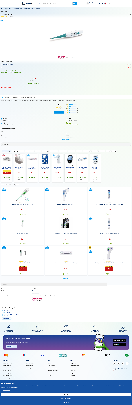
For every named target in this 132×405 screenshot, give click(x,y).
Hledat (74, 3)
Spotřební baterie (7, 179)
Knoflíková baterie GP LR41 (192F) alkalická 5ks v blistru (19, 168)
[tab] (2, 97)
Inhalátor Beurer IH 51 (57, 168)
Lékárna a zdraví (7, 8)
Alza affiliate (73, 370)
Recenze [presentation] (7, 97)
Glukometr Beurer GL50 (83, 168)
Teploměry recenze (8, 315)
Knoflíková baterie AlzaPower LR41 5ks (6, 168)
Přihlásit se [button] (91, 4)
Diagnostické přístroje (95, 180)
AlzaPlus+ (72, 368)
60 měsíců (34, 290)
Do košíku (24, 214)
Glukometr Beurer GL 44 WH (95, 168)
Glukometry (70, 179)
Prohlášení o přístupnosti (9, 378)
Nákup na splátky (7, 373)
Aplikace (50, 380)
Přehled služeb (6, 380)
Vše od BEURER (4, 11)
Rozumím (66, 394)
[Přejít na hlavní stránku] (27, 3)
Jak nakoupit (28, 368)
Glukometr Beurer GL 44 (70, 168)
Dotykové (8, 312)
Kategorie (4, 284)
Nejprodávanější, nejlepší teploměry (12, 314)
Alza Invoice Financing (75, 378)
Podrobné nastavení (66, 398)
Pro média (50, 378)
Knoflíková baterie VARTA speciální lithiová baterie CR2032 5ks (45, 168)
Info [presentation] (3, 97)
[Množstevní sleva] (3, 155)
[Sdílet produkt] (130, 14)
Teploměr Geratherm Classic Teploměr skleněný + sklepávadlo (32, 168)
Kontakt (49, 363)
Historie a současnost (53, 370)
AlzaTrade (72, 375)
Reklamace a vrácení (8, 368)
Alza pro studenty (74, 373)
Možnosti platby (7, 365)
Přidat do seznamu (6, 87)
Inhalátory (57, 179)
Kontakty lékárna (51, 365)
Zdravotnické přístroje (29, 8)
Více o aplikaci (10, 346)
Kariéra (49, 375)
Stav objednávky (29, 363)
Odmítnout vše (66, 402)
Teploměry (37, 8)
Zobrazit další (65, 278)
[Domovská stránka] (1, 8)
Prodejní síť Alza (7, 370)
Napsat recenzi (60, 112)
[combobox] (55, 3)
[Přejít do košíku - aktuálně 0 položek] (109, 3)
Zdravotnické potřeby (17, 8)
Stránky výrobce (35, 293)
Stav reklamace (29, 365)
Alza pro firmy (73, 363)
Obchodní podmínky (8, 375)
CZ (115, 369)
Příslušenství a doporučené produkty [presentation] (29, 97)
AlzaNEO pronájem (74, 365)
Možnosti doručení (7, 363)
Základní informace (52, 368)
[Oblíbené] (102, 3)
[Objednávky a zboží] (99, 3)
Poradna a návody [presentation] (15, 97)
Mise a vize (50, 373)
